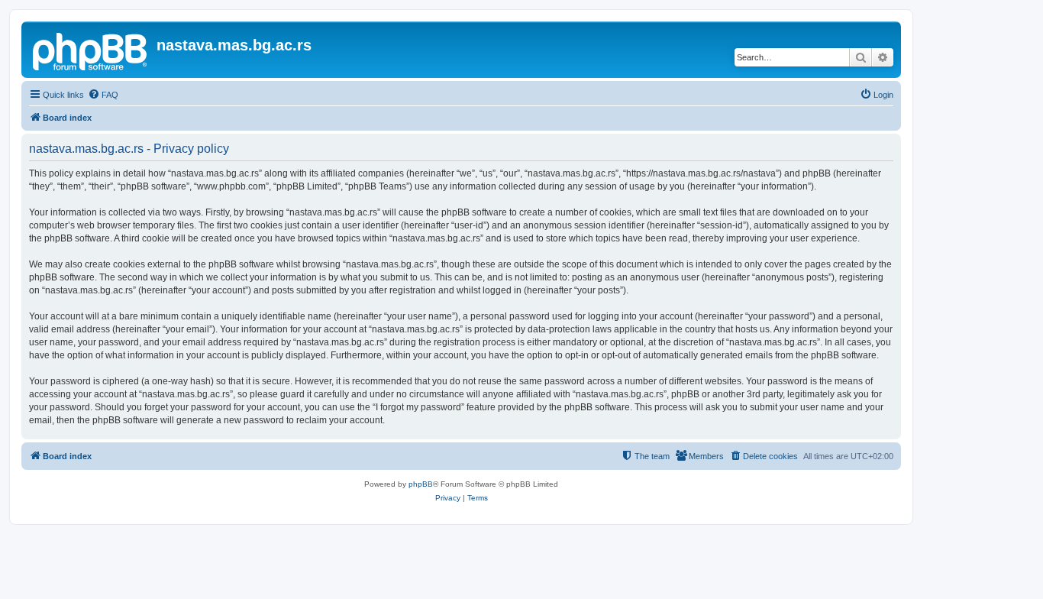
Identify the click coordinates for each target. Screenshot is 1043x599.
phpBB (420, 484)
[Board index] (91, 49)
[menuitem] (103, 95)
